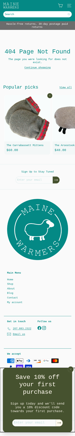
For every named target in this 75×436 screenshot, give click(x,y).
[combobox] (37, 14)
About (11, 288)
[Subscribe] (59, 422)
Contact (12, 297)
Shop (10, 284)
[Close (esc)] (71, 369)
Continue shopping (37, 67)
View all (65, 87)
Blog (10, 293)
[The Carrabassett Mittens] (27, 125)
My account (14, 302)
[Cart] (60, 5)
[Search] (69, 14)
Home (10, 279)
